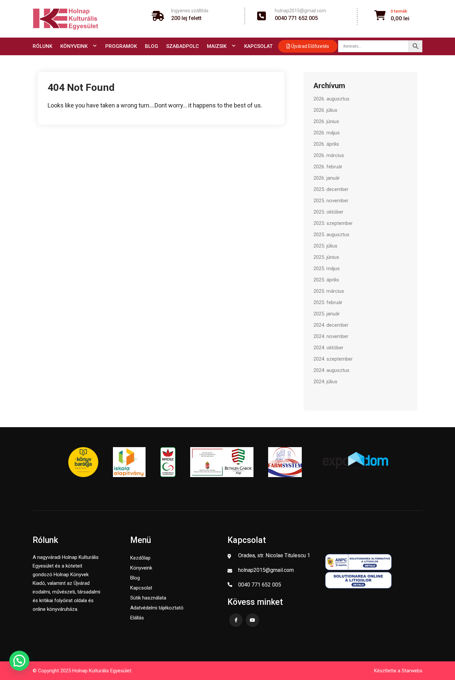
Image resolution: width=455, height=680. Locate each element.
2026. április (326, 144)
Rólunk (42, 46)
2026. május (326, 133)
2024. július (325, 382)
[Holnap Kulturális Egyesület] (66, 19)
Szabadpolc (182, 46)
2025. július (325, 246)
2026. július (325, 110)
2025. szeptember (333, 223)
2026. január (326, 178)
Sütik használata (148, 598)
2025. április (326, 280)
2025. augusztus (331, 235)
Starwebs (412, 671)
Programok (121, 46)
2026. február (327, 167)
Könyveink (74, 46)
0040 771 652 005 (296, 18)
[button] (19, 661)
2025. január (326, 314)
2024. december (330, 325)
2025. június (326, 257)
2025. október (328, 212)
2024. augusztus (331, 370)
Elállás (137, 618)
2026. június (326, 121)
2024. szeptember (333, 359)
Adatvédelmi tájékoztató (157, 608)
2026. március (328, 155)
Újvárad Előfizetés (309, 46)
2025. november (330, 201)
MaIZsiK (217, 46)
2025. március (328, 291)
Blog (151, 46)
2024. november (330, 336)
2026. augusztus (331, 99)
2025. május (326, 268)
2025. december (330, 189)
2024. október (328, 348)
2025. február (327, 302)
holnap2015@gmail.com (300, 10)
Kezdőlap (140, 558)
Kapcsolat (258, 46)
